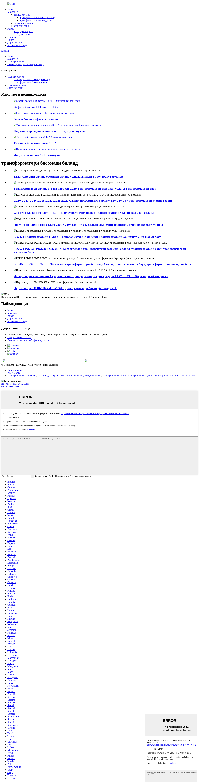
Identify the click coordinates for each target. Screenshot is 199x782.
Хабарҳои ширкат (23, 31)
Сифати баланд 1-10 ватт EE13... (36, 107)
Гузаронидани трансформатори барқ (56, 375)
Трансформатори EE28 (114, 375)
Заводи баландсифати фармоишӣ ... (38, 119)
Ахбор (10, 28)
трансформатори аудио (140, 375)
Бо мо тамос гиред (17, 45)
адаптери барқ (21, 26)
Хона (10, 9)
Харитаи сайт (14, 370)
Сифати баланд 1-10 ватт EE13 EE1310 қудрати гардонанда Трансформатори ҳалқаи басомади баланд (84, 212)
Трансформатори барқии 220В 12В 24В (174, 375)
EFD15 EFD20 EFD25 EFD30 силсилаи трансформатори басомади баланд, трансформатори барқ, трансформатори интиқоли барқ (102, 264)
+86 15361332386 (10, 386)
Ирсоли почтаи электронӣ (15, 383)
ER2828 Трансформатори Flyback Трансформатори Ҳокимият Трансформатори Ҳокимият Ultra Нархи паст (87, 236)
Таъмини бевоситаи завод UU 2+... (37, 143)
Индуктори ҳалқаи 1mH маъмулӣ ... (38, 155)
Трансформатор (22, 14)
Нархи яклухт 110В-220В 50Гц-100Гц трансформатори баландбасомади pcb (65, 288)
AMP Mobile (13, 373)
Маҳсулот (12, 12)
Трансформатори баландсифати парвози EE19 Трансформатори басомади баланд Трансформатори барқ (85, 188)
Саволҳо (11, 37)
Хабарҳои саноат (23, 34)
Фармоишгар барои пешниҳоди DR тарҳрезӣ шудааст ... (52, 131)
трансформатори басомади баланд (38, 17)
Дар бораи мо (14, 42)
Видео (10, 40)
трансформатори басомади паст (36, 20)
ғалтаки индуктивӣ (24, 23)
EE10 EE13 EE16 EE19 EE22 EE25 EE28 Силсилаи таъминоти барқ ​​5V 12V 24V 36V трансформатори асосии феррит (93, 200)
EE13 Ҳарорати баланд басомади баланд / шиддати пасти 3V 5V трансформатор (68, 176)
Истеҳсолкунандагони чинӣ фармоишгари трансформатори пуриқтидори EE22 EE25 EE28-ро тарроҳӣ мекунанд (91, 276)
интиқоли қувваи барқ (89, 375)
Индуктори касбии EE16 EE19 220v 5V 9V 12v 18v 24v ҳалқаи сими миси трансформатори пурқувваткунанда (88, 224)
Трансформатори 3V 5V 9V (21, 375)
